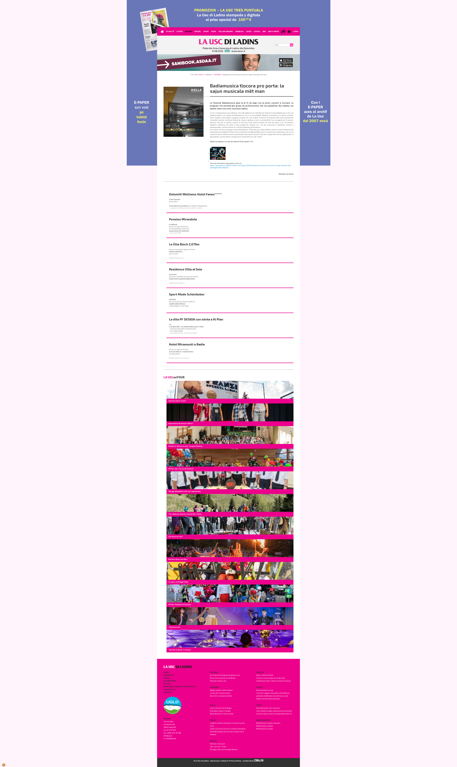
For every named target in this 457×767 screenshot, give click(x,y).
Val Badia (217, 74)
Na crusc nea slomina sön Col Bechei (223, 678)
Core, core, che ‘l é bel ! (218, 747)
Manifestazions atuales (264, 726)
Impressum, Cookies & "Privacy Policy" (180, 687)
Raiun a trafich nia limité (264, 675)
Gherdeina (214, 687)
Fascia (212, 705)
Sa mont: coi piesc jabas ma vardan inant (270, 678)
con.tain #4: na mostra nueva (220, 693)
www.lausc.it (238, 51)
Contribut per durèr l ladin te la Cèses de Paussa (273, 681)
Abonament (169, 675)
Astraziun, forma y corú (218, 681)
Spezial (259, 687)
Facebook (168, 692)
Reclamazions (170, 681)
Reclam (167, 684)
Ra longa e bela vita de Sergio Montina (223, 749)
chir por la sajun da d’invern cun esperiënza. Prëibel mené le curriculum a (181, 354)
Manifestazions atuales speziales (268, 723)
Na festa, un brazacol (217, 744)
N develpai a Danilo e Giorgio (220, 711)
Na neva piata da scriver (264, 690)
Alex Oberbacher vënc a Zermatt (268, 708)
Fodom (213, 720)
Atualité (260, 672)
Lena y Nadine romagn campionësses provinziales (274, 711)
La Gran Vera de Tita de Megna (220, 708)
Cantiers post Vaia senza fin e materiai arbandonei (228, 729)
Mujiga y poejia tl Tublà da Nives (221, 690)
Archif (166, 672)
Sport (259, 705)
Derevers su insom (286, 174)
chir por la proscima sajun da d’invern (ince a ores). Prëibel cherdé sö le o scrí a (182, 254)
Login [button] (295, 31)
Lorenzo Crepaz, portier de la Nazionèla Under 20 (274, 714)
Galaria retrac (198, 111)
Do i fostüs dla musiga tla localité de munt (225, 675)
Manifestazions (263, 720)
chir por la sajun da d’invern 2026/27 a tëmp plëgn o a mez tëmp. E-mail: (182, 305)
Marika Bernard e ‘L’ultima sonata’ (222, 714)
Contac (167, 678)
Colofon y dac (170, 689)
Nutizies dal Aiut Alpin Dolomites (268, 699)
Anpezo (213, 741)
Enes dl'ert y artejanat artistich (221, 696)
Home (201, 74)
